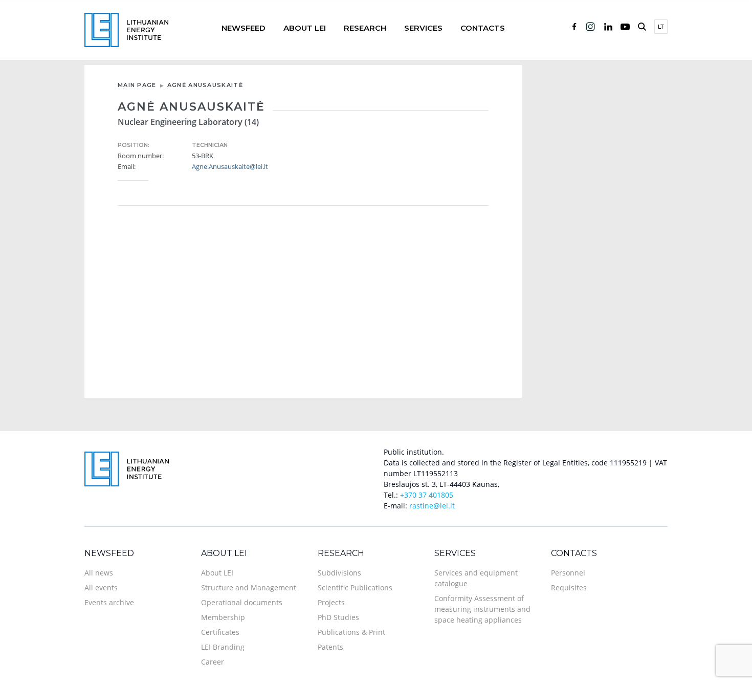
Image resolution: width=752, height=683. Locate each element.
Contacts (482, 28)
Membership (223, 617)
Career (212, 662)
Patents (330, 647)
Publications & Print (351, 632)
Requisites (569, 587)
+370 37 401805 (426, 495)
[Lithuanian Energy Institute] (126, 29)
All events (101, 587)
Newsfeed (244, 28)
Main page (137, 85)
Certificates (220, 632)
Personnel (568, 573)
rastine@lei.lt (432, 505)
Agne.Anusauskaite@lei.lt (230, 166)
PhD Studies (338, 617)
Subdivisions (339, 573)
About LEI (304, 28)
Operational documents (241, 602)
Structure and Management (248, 587)
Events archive (109, 602)
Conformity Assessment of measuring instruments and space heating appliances (482, 609)
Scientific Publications (355, 587)
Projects (331, 602)
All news (98, 573)
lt (661, 26)
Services (423, 28)
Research (365, 28)
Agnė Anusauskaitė (205, 85)
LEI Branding (223, 647)
